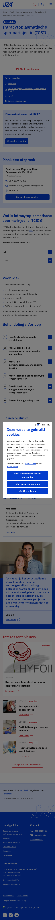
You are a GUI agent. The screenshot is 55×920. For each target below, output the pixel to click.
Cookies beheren (27, 491)
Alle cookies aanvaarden (27, 484)
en (38, 425)
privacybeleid (12, 466)
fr (43, 425)
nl (48, 425)
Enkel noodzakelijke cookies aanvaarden (28, 475)
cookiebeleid (30, 464)
